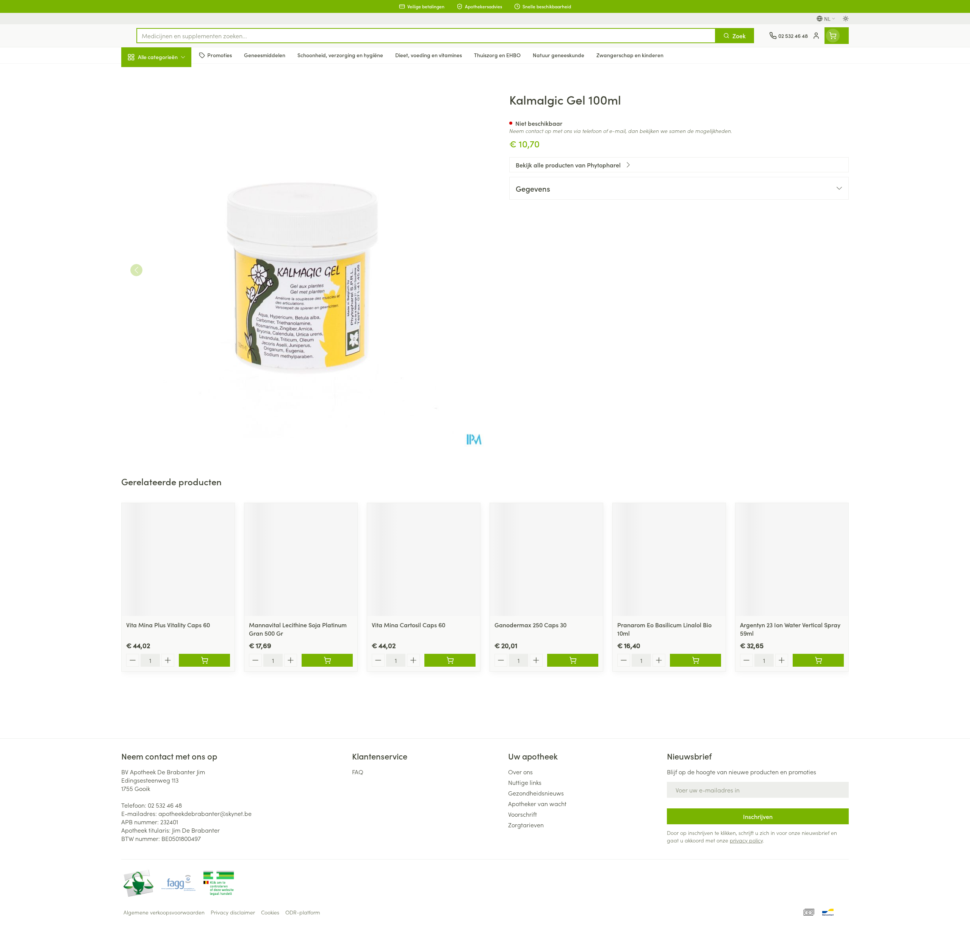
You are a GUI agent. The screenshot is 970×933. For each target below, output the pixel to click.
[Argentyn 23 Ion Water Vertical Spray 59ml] (791, 559)
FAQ (357, 771)
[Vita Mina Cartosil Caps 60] (423, 559)
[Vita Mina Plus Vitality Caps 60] (178, 559)
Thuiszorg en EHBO (169, 219)
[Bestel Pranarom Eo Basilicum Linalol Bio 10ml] (695, 660)
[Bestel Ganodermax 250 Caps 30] (572, 660)
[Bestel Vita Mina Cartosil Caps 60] (450, 660)
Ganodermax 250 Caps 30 (530, 624)
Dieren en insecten (169, 240)
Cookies (270, 912)
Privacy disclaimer (233, 912)
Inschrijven (758, 816)
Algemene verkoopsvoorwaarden (164, 912)
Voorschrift (522, 814)
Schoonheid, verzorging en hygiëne (169, 98)
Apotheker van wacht (537, 803)
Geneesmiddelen (169, 261)
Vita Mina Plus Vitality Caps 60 (168, 624)
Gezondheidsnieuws (536, 793)
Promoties (141, 74)
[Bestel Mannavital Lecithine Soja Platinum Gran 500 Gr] (327, 660)
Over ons (520, 771)
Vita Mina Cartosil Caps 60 (408, 624)
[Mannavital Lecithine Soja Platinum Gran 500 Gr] (300, 559)
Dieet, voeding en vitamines (169, 125)
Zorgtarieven (526, 824)
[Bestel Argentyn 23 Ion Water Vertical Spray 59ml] (818, 660)
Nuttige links (524, 782)
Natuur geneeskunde (169, 197)
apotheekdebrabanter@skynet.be (205, 813)
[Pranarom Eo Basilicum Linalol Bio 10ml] (669, 559)
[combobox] (426, 35)
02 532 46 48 (165, 805)
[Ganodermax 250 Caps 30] (546, 559)
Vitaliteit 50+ (169, 176)
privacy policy (746, 840)
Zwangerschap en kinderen (169, 153)
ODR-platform (302, 912)
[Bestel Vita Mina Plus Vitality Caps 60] (204, 660)
